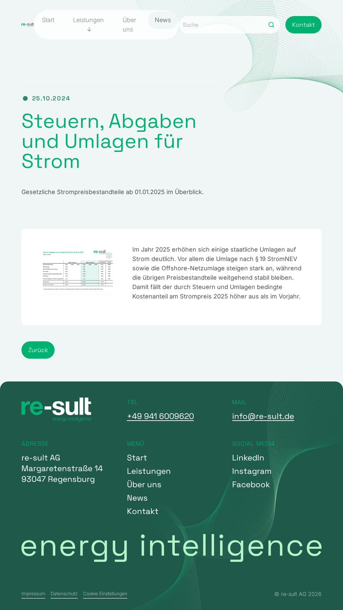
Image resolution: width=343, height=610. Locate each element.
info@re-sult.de (263, 416)
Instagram (252, 471)
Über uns (129, 24)
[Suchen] (271, 24)
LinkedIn (248, 457)
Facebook (251, 484)
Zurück (38, 350)
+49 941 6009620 (160, 416)
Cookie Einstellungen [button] (105, 593)
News (163, 19)
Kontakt (303, 24)
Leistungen (88, 19)
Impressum (33, 593)
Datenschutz (64, 593)
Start (48, 19)
